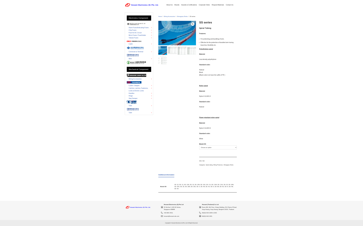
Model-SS (202, 144)
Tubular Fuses (133, 38)
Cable (131, 44)
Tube (130, 105)
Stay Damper (133, 98)
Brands (177, 5)
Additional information (166, 175)
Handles (131, 93)
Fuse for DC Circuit (135, 32)
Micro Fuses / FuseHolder (137, 35)
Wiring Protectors (218, 165)
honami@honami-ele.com (171, 216)
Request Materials (218, 5)
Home (160, 16)
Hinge (131, 96)
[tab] (166, 175)
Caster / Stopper (134, 85)
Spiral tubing (209, 165)
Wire (130, 58)
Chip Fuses (132, 30)
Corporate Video (204, 5)
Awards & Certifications (189, 5)
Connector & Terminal (136, 51)
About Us (169, 5)
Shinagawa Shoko (182, 16)
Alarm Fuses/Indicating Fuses (139, 27)
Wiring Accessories (169, 16)
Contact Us (229, 5)
